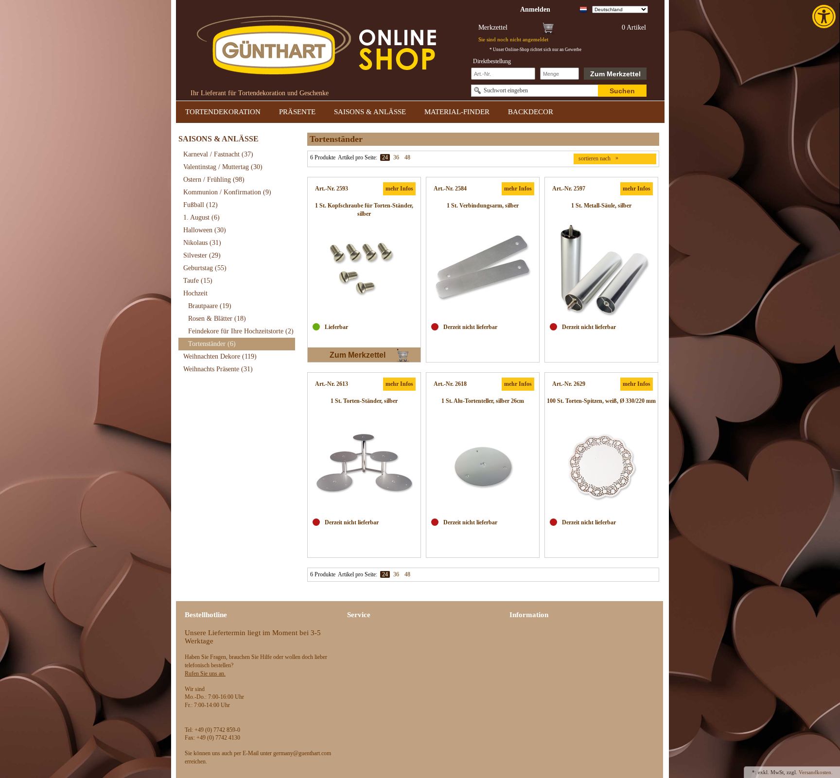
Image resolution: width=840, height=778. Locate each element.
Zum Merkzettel (615, 74)
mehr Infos (399, 188)
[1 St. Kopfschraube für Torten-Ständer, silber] (364, 269)
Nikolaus (202, 242)
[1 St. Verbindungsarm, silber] (482, 269)
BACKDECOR (530, 112)
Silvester (202, 255)
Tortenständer (212, 343)
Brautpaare (209, 306)
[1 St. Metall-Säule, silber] (601, 269)
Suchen (622, 91)
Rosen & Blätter (217, 318)
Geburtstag (205, 268)
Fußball (200, 204)
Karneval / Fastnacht (218, 154)
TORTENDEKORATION (223, 112)
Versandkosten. (816, 772)
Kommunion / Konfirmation (227, 192)
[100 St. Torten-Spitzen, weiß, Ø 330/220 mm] (601, 465)
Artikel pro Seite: (357, 157)
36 (396, 157)
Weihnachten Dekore (220, 356)
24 (385, 157)
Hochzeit (195, 293)
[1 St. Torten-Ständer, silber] (364, 465)
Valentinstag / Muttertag (222, 167)
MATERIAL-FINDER (457, 112)
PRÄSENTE (297, 112)
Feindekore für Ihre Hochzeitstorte (241, 331)
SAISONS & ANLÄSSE (370, 112)
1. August (201, 217)
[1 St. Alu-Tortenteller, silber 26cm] (482, 465)
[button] (825, 16)
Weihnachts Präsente (218, 369)
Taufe (197, 280)
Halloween (204, 230)
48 (407, 157)
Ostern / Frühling (214, 179)
